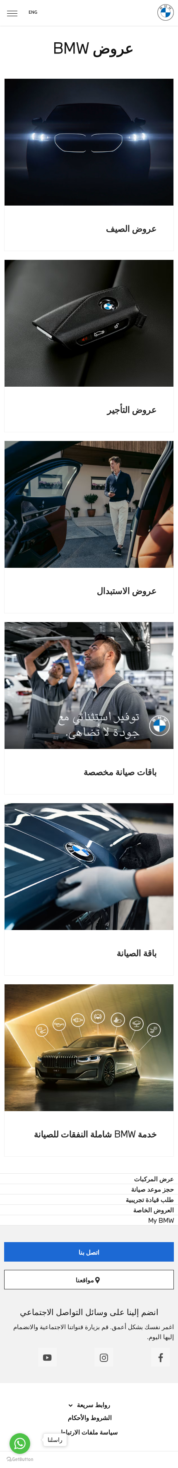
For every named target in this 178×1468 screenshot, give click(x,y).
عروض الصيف (131, 228)
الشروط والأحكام (89, 1417)
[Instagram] (103, 1357)
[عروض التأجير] (89, 323)
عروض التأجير (132, 409)
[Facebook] (160, 1357)
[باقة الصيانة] (89, 866)
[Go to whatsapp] (20, 1443)
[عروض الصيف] (89, 142)
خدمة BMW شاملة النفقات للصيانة (95, 1134)
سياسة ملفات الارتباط (89, 1432)
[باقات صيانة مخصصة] (89, 685)
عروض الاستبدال (127, 590)
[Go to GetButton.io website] (20, 1459)
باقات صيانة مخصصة (120, 771)
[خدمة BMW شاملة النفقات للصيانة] (89, 1047)
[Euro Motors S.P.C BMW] (165, 12)
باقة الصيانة (137, 953)
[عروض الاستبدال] (89, 504)
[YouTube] (47, 1357)
